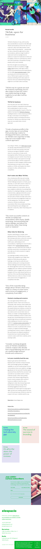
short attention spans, (21, 72)
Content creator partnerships (21, 323)
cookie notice (30, 547)
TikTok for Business (25, 112)
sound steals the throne (22, 246)
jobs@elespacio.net (7, 526)
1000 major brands (26, 146)
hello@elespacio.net (7, 524)
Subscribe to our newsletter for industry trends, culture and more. (11, 517)
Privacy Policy (23, 493)
